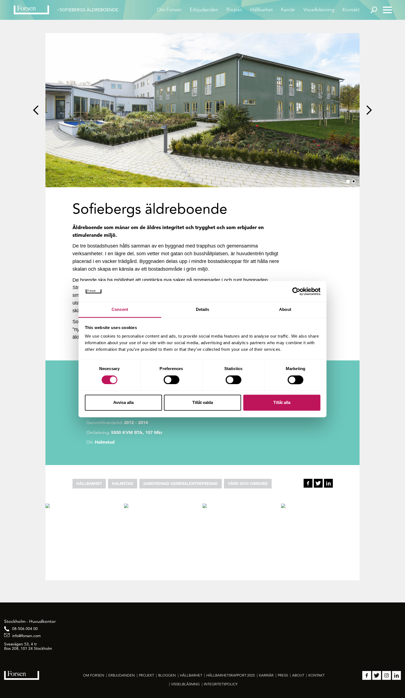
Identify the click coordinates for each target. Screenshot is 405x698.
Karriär (288, 10)
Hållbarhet (261, 10)
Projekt (234, 10)
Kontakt (351, 10)
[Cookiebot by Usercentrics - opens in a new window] (296, 291)
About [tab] (285, 309)
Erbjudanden (204, 10)
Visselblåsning (318, 10)
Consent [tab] (120, 309)
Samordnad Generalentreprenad (180, 483)
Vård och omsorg (248, 483)
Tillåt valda (202, 402)
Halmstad (122, 483)
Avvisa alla (123, 402)
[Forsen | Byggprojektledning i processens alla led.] (31, 10)
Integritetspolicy (220, 684)
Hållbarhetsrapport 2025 (230, 675)
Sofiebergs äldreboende (89, 9)
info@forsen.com (26, 635)
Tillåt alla (281, 402)
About (298, 675)
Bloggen (167, 675)
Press (283, 675)
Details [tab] (202, 309)
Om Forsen (169, 10)
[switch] (171, 379)
